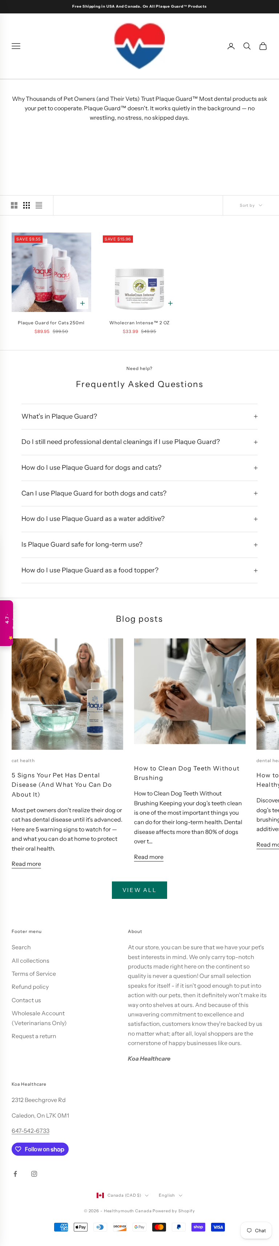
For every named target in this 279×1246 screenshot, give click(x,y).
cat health (23, 760)
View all (139, 890)
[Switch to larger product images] (14, 205)
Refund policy (30, 986)
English (167, 1195)
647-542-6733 (30, 1130)
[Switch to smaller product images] (26, 205)
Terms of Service (34, 973)
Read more (26, 863)
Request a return (34, 1036)
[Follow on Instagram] (34, 1173)
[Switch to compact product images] (39, 205)
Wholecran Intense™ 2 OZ (139, 322)
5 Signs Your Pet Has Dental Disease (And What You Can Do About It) (62, 785)
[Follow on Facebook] (15, 1173)
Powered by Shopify (174, 1210)
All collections (30, 960)
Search (21, 947)
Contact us (26, 1000)
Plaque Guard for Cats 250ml (51, 322)
